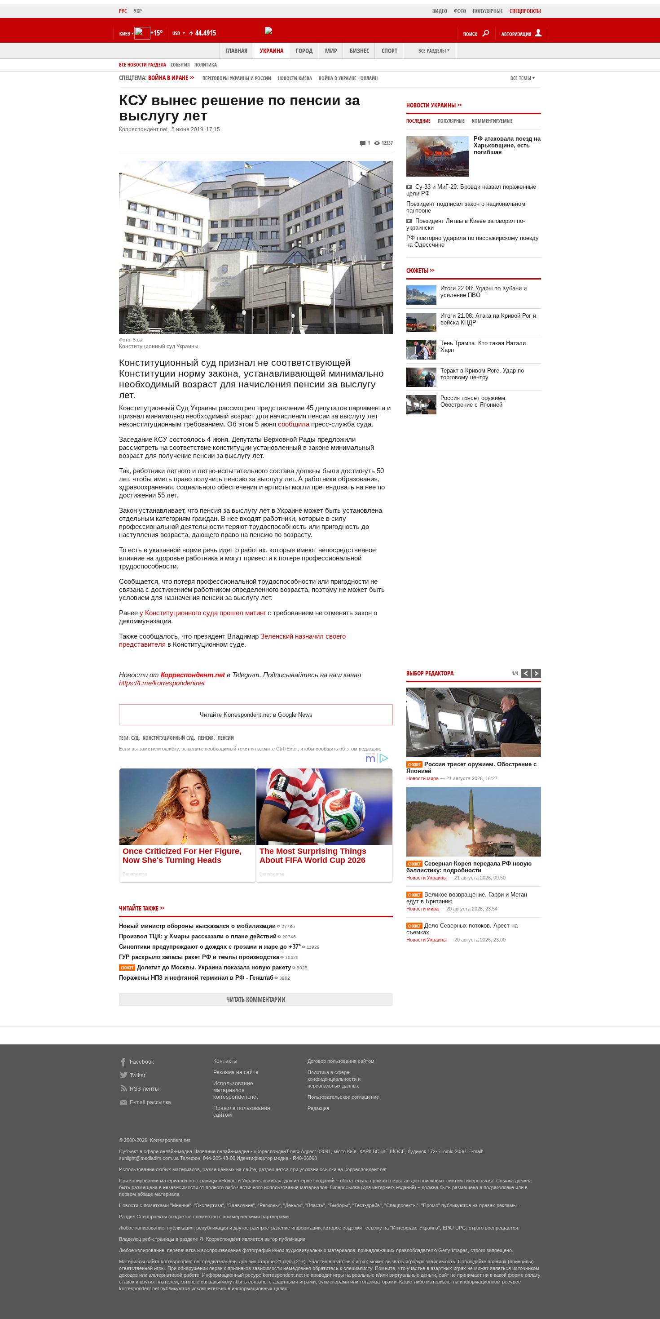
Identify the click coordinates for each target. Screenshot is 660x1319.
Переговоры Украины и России (236, 78)
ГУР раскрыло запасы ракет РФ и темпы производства (209, 957)
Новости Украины (431, 105)
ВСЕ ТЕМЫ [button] (520, 78)
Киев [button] (124, 33)
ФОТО (460, 11)
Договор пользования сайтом (341, 1061)
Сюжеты (417, 270)
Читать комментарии (256, 999)
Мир (331, 50)
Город (304, 50)
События (180, 64)
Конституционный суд (168, 737)
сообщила (293, 424)
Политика (205, 64)
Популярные (451, 120)
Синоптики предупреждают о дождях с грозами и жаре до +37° (219, 946)
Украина (271, 50)
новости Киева (295, 78)
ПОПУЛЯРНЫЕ (488, 11)
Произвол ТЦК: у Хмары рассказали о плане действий (207, 936)
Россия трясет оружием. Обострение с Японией (473, 401)
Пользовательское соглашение (343, 1097)
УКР (138, 11)
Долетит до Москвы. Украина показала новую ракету (214, 967)
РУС (123, 11)
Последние (418, 120)
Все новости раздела (142, 64)
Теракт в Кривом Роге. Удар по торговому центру (482, 374)
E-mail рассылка (150, 1102)
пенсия (206, 737)
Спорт (389, 50)
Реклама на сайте (236, 1072)
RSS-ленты (144, 1089)
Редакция (318, 1108)
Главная (236, 50)
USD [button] (176, 33)
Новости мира (422, 778)
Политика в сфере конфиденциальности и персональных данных (334, 1079)
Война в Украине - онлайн (348, 78)
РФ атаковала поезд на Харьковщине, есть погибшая (507, 145)
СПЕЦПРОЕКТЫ (525, 11)
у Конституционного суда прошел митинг (204, 613)
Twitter (137, 1075)
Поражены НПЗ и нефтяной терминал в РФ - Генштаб (204, 977)
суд (135, 737)
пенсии (226, 737)
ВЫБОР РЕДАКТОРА (429, 673)
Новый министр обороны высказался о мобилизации (207, 926)
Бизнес (359, 50)
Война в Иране (263, 77)
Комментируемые (492, 120)
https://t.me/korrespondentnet (162, 683)
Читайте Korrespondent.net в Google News (256, 714)
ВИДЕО (439, 11)
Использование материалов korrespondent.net (235, 1090)
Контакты (225, 1061)
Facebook (142, 1062)
